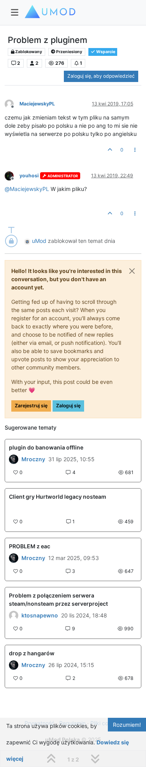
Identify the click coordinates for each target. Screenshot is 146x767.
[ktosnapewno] (13, 615)
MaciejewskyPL (37, 104)
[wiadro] (13, 665)
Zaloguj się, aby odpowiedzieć (101, 76)
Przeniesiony (68, 51)
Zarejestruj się (31, 405)
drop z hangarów (32, 653)
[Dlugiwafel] (13, 459)
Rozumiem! (127, 724)
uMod (39, 240)
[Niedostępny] (12, 103)
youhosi (29, 175)
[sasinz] (13, 558)
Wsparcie (105, 51)
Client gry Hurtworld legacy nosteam (57, 496)
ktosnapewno (39, 615)
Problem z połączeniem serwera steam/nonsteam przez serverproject (58, 599)
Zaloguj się (68, 405)
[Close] (132, 271)
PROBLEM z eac (29, 546)
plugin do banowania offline (46, 447)
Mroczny (33, 459)
